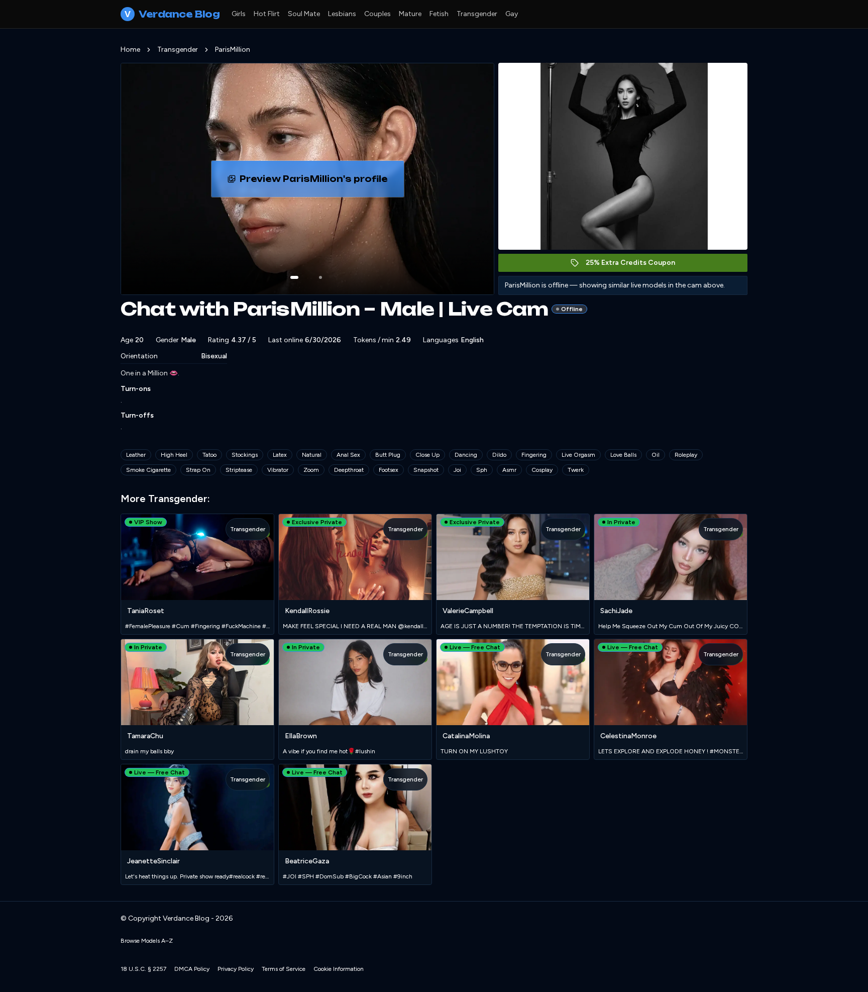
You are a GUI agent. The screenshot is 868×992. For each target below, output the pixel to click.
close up (427, 454)
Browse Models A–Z (147, 940)
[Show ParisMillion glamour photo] (320, 277)
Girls (239, 14)
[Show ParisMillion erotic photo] (294, 277)
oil (656, 454)
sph (481, 469)
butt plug (387, 454)
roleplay (686, 454)
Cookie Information (338, 968)
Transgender (477, 14)
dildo (499, 454)
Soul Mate (304, 14)
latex (280, 454)
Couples (377, 14)
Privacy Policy (236, 968)
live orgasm (578, 454)
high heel (174, 454)
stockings (245, 454)
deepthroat (349, 469)
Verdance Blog (172, 14)
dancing (466, 454)
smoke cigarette (148, 469)
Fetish (439, 14)
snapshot (426, 469)
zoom (311, 469)
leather (136, 454)
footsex (388, 469)
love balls (623, 454)
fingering (534, 454)
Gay (511, 14)
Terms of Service (283, 968)
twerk (576, 469)
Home (130, 49)
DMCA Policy (191, 968)
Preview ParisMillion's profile (321, 182)
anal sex (348, 454)
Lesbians (342, 14)
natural (311, 454)
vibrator (277, 469)
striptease (239, 469)
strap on (198, 469)
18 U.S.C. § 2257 (143, 968)
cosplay (542, 469)
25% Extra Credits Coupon (636, 265)
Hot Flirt (267, 14)
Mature (410, 14)
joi (457, 469)
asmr (509, 469)
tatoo (209, 454)
